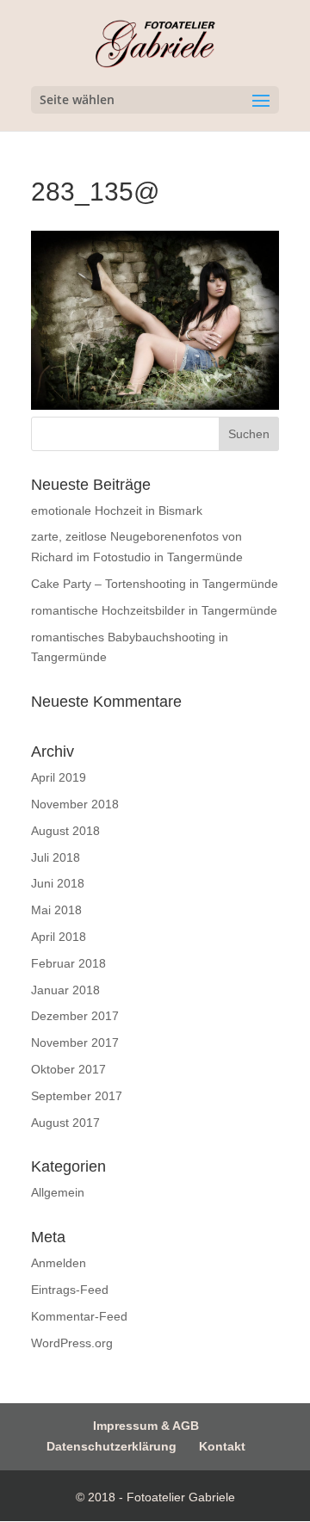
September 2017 (76, 1096)
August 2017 (65, 1122)
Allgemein (57, 1192)
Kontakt (222, 1446)
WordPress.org (72, 1343)
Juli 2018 (55, 857)
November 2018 (75, 804)
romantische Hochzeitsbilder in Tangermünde (154, 610)
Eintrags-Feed (69, 1289)
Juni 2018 (57, 883)
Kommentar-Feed (79, 1316)
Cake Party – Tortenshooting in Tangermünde (154, 584)
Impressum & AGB (146, 1425)
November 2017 (75, 1042)
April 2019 (58, 777)
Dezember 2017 (75, 1016)
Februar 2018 (68, 963)
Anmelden (58, 1263)
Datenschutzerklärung (111, 1446)
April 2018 (58, 937)
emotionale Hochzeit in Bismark (116, 510)
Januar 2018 (65, 990)
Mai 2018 (56, 910)
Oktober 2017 (68, 1069)
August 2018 (65, 831)
